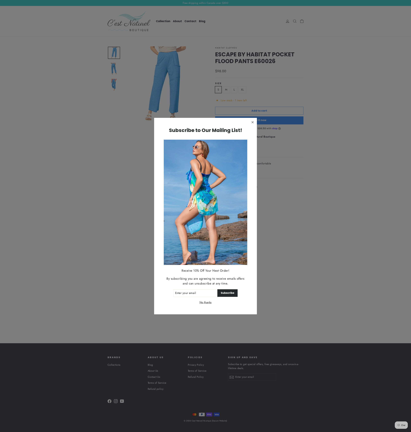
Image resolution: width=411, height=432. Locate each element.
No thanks (206, 302)
